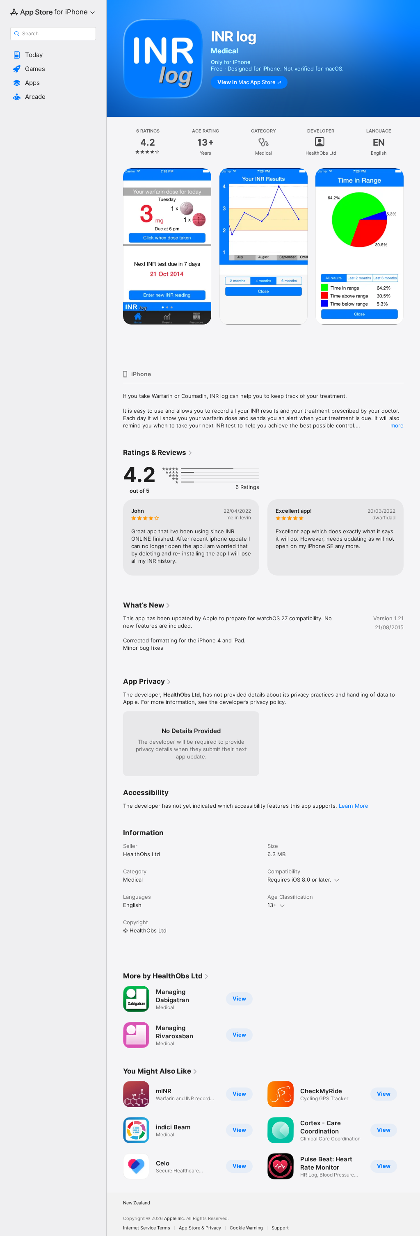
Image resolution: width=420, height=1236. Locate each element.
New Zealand (136, 1203)
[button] (53, 55)
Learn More (353, 805)
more (397, 425)
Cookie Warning (246, 1228)
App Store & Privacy (200, 1228)
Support (280, 1228)
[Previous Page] (115, 142)
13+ (272, 905)
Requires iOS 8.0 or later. (299, 879)
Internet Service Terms (146, 1228)
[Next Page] (412, 142)
